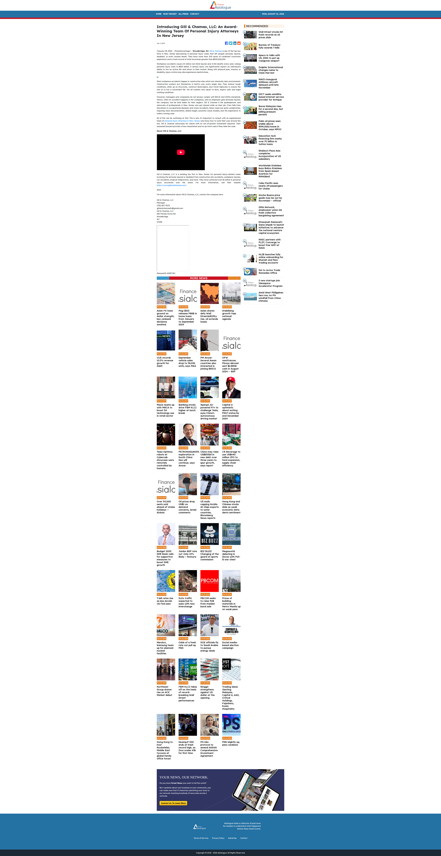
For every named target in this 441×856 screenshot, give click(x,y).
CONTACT (194, 14)
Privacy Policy (218, 838)
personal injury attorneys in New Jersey (182, 121)
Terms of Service (201, 838)
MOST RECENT (170, 14)
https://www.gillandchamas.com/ (172, 185)
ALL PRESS (183, 14)
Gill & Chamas (215, 51)
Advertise (232, 838)
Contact (243, 838)
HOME (158, 14)
